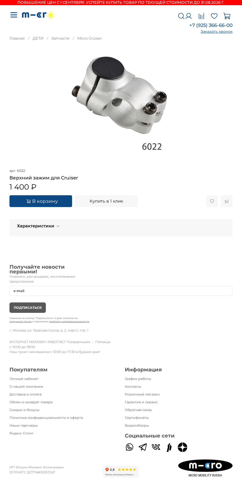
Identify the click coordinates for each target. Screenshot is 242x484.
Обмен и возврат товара (30, 402)
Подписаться (28, 308)
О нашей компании (26, 386)
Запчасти (60, 38)
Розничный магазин (142, 394)
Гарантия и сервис (141, 402)
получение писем (20, 321)
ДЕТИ (38, 38)
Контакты (133, 386)
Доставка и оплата (25, 394)
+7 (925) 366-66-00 (211, 25)
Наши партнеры (23, 425)
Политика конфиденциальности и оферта (46, 418)
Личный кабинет (24, 379)
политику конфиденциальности (69, 321)
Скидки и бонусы (24, 410)
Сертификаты (137, 418)
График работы (138, 379)
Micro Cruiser (89, 38)
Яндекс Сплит (21, 433)
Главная (17, 38)
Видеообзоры (137, 425)
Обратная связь (138, 410)
